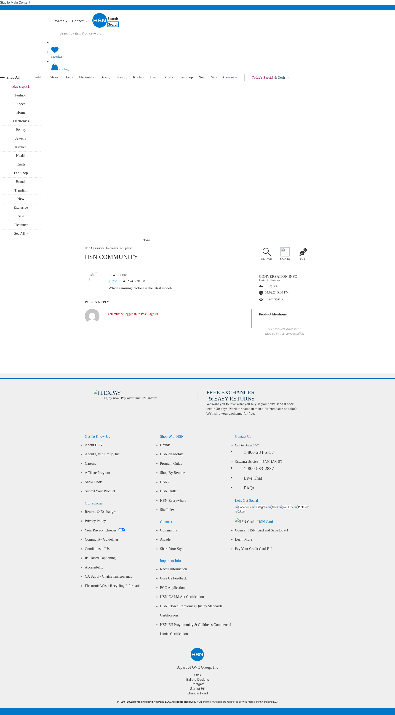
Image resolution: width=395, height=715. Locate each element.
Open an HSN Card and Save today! (261, 530)
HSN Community (94, 248)
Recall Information (173, 569)
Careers (90, 464)
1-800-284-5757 (259, 452)
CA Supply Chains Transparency (108, 576)
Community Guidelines (101, 539)
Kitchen (138, 77)
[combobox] (137, 33)
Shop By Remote (172, 473)
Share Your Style (172, 549)
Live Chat (253, 477)
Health (154, 77)
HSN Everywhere (173, 501)
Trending (20, 190)
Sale (214, 77)
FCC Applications (173, 588)
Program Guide (171, 464)
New (202, 77)
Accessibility (94, 567)
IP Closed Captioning (100, 558)
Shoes (54, 77)
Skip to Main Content (15, 2)
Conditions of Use (98, 549)
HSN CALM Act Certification (182, 597)
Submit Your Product (100, 491)
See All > (21, 233)
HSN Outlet (168, 491)
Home (68, 77)
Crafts (169, 77)
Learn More (243, 539)
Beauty (105, 77)
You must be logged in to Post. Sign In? (133, 314)
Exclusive (21, 207)
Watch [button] (60, 21)
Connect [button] (78, 21)
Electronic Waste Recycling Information (113, 586)
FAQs (249, 487)
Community (168, 530)
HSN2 (164, 482)
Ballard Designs (197, 679)
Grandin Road (197, 693)
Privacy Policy (95, 521)
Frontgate (197, 684)
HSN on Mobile (171, 454)
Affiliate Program (97, 473)
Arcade (165, 539)
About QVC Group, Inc (102, 454)
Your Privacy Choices (101, 530)
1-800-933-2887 (259, 468)
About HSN (93, 445)
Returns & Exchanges (100, 512)
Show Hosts (93, 482)
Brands (21, 182)
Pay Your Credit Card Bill (253, 549)
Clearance (230, 77)
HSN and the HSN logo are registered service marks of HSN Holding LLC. (197, 701)
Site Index (167, 510)
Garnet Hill (197, 688)
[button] (197, 70)
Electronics (87, 77)
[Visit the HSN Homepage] (99, 26)
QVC (197, 674)
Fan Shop (186, 77)
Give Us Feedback (173, 578)
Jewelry (121, 77)
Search (112, 18)
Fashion (38, 77)
